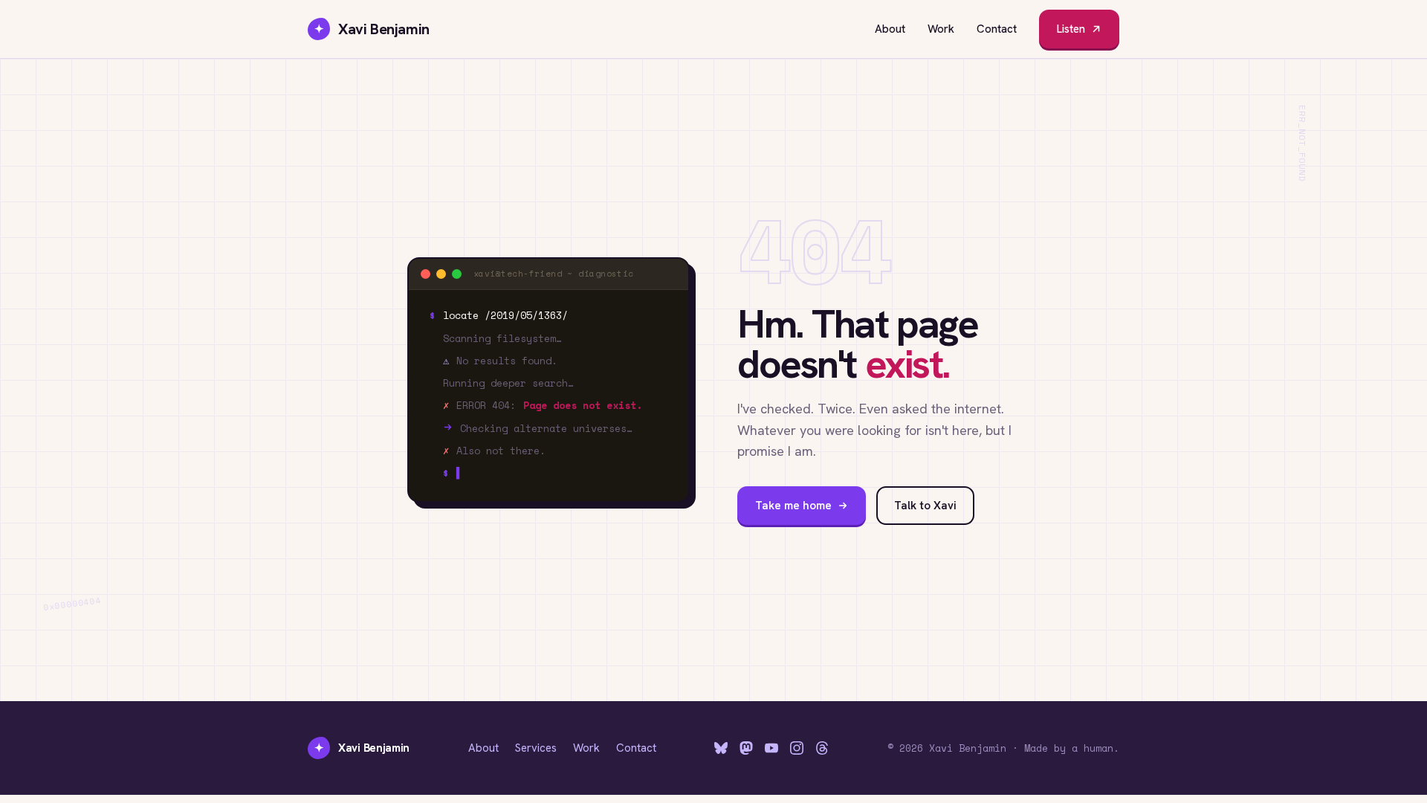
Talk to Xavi (925, 505)
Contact (997, 29)
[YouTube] (771, 748)
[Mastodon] (746, 748)
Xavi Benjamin (372, 29)
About (890, 29)
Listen (1071, 29)
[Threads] (822, 748)
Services (536, 748)
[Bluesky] (721, 748)
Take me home (793, 505)
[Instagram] (796, 748)
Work (941, 29)
